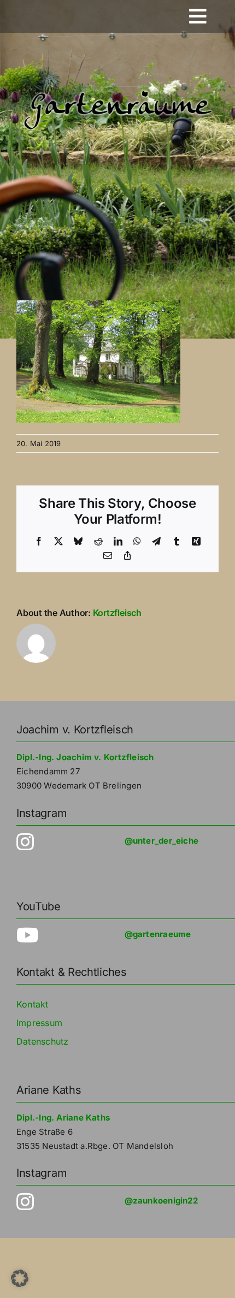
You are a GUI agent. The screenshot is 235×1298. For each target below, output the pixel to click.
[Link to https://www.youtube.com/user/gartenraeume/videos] (55, 935)
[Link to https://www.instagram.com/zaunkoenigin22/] (55, 1202)
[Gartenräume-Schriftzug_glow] (117, 91)
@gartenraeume (158, 934)
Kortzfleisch (117, 612)
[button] (19, 1278)
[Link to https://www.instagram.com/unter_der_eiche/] (55, 842)
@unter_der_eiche (162, 840)
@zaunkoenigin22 (161, 1200)
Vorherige (199, 241)
